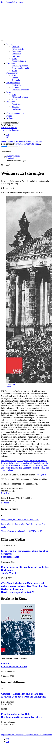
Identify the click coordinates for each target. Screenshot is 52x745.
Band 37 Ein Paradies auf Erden (14, 665)
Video (35, 735)
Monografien (41, 475)
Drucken (38, 141)
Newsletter (42, 735)
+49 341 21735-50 (9, 127)
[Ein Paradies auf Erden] (18, 654)
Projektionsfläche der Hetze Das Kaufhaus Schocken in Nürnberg (21, 715)
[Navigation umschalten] (2, 40)
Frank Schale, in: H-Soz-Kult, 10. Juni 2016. (20, 520)
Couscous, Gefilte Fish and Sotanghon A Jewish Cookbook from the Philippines (23, 695)
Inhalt (8, 387)
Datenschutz (28, 735)
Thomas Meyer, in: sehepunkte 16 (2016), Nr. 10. (22, 531)
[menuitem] (15, 46)
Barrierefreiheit (28, 141)
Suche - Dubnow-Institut (11, 141)
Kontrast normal (32, 144)
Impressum (5, 735)
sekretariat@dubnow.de (11, 130)
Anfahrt (9, 118)
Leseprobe (10, 384)
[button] (9, 44)
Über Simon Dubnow (15, 113)
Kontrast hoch (20, 144)
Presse (9, 116)
